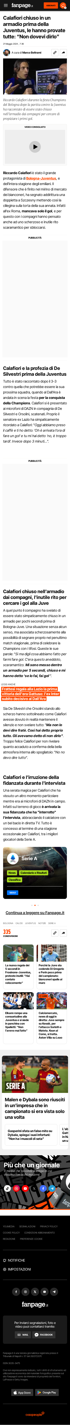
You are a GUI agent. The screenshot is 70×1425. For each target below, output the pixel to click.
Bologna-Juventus (41, 178)
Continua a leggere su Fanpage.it (35, 912)
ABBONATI (50, 5)
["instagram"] (16, 1188)
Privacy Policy (49, 1226)
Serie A (29, 858)
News (12, 872)
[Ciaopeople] (35, 1414)
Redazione (9, 1238)
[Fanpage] (35, 1305)
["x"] (34, 1188)
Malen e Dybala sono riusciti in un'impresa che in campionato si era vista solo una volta (35, 1108)
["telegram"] (52, 1188)
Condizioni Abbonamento (39, 1232)
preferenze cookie (31, 1238)
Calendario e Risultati (34, 872)
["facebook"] (43, 1188)
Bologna (8, 923)
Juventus (30, 923)
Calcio (19, 923)
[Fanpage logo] (22, 5)
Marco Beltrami (31, 52)
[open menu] (4, 5)
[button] (63, 52)
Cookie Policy (11, 1232)
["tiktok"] (7, 1188)
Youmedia (9, 1226)
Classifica (15, 879)
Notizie (42, 923)
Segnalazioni (27, 1226)
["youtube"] (25, 1188)
